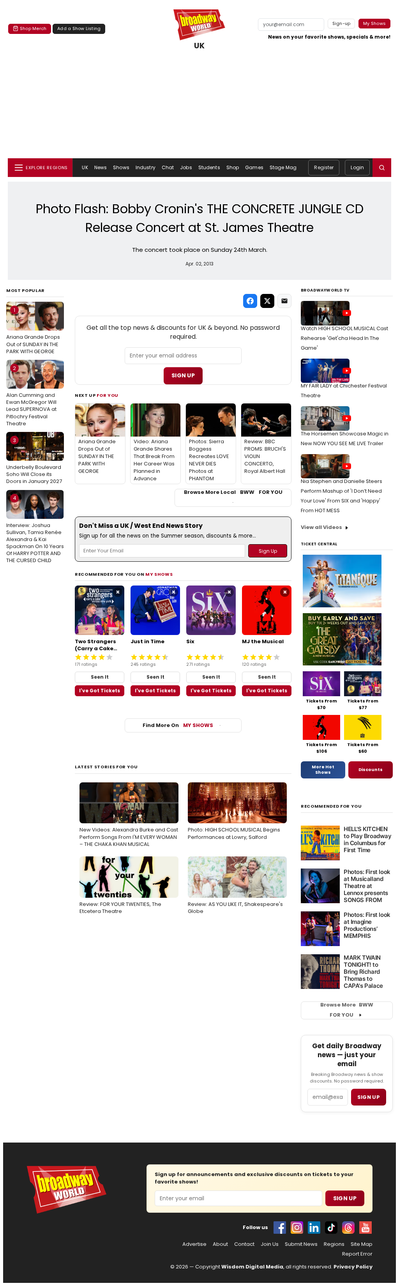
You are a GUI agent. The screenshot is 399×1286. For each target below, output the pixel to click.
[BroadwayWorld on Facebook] (280, 1228)
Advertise (194, 1244)
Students (209, 167)
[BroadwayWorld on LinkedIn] (314, 1228)
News (100, 167)
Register (324, 167)
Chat (168, 167)
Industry (145, 167)
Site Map (362, 1244)
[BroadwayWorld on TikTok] (331, 1228)
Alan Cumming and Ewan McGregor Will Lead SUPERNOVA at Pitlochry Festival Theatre (31, 395)
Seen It (100, 677)
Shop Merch (33, 28)
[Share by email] (284, 301)
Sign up (368, 1097)
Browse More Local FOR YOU (233, 492)
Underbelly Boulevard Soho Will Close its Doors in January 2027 (34, 461)
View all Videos (321, 527)
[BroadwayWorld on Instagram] (297, 1228)
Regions (334, 1244)
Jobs (186, 167)
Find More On (178, 725)
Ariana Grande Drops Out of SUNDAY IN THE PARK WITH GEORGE (33, 330)
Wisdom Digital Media (252, 1266)
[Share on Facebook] (250, 301)
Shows (121, 167)
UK (199, 46)
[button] (382, 167)
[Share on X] (267, 301)
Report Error (357, 1254)
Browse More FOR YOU (346, 1010)
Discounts (370, 769)
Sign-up (341, 23)
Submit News (301, 1244)
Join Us (270, 1244)
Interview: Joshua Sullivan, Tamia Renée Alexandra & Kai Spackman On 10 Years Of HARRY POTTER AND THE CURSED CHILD (35, 529)
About (220, 1244)
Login (357, 167)
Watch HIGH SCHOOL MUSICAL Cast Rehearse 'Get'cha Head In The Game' (344, 338)
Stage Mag (283, 167)
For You (107, 395)
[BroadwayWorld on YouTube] (365, 1228)
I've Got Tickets (99, 690)
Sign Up (183, 375)
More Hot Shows (323, 769)
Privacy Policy (353, 1266)
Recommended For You (331, 806)
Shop (232, 167)
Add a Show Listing (79, 28)
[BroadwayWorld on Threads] (348, 1228)
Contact (244, 1244)
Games (254, 167)
